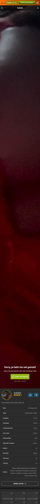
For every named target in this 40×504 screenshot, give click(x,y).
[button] (30, 395)
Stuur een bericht (21, 377)
